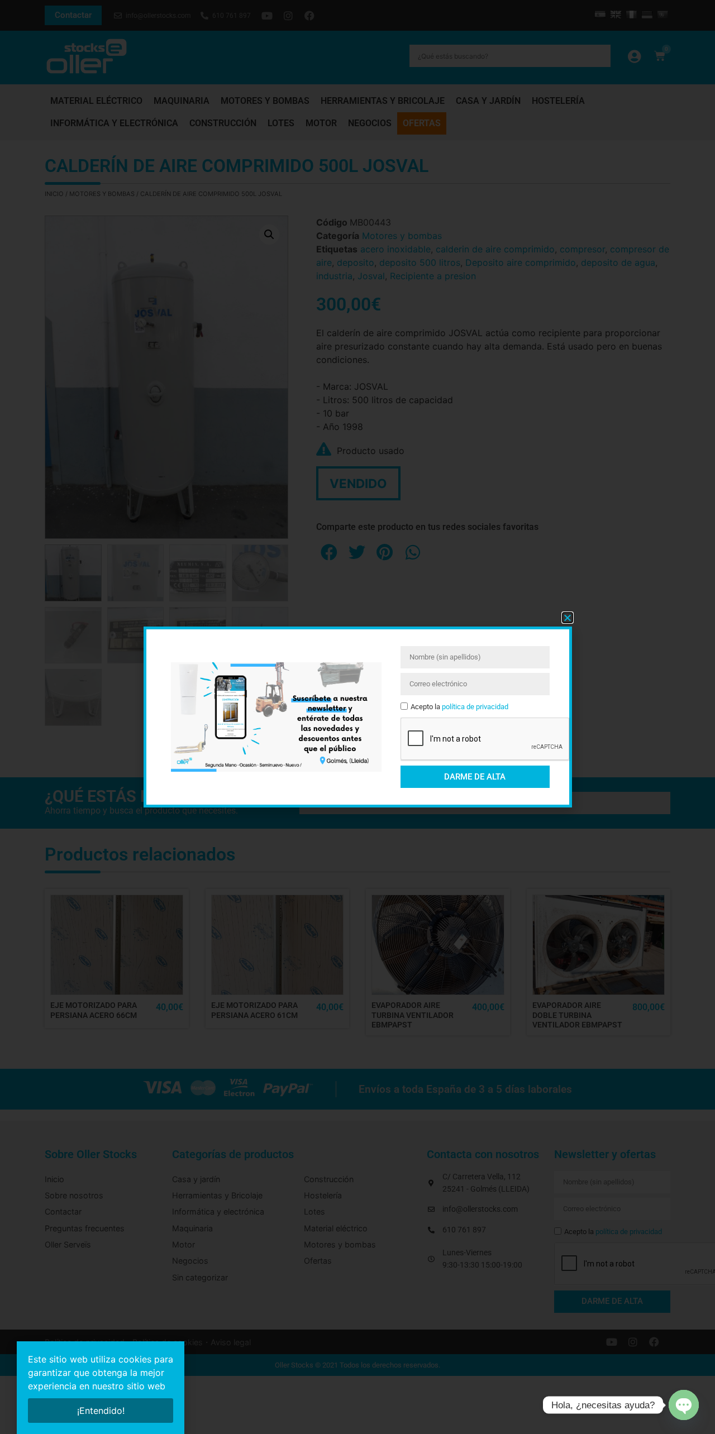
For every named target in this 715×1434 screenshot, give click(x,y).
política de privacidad (475, 706)
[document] (357, 717)
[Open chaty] (684, 1405)
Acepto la (459, 706)
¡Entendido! (101, 1410)
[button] (567, 617)
